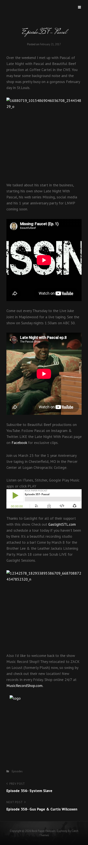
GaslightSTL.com (62, 524)
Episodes (17, 771)
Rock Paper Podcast (43, 831)
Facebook (19, 442)
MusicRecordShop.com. (24, 685)
